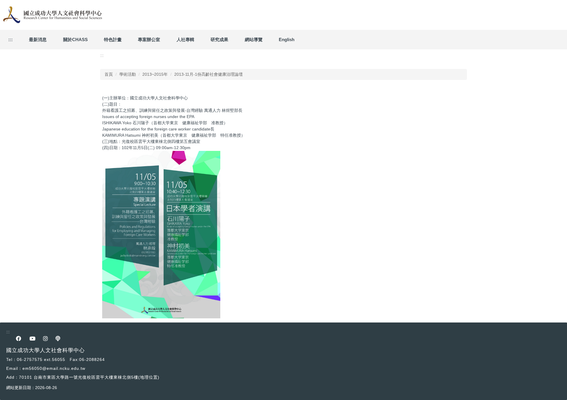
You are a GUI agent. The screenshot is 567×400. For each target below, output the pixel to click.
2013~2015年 (155, 74)
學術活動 (127, 74)
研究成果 (219, 39)
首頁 (109, 74)
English (286, 39)
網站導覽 (254, 39)
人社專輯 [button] (185, 39)
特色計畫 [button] (113, 39)
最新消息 (38, 39)
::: (10, 39)
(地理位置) (148, 377)
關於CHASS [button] (75, 39)
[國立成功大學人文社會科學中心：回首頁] (51, 15)
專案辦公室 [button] (149, 39)
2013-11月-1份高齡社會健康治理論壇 (208, 74)
